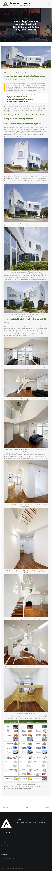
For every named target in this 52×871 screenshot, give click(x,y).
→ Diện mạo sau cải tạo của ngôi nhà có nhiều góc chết (20, 94)
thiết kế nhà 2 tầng (14, 326)
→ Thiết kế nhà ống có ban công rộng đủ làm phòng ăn (19, 98)
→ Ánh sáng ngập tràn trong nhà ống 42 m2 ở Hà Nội (19, 99)
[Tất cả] (27, 807)
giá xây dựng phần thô (20, 112)
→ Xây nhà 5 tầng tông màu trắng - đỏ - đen (16, 101)
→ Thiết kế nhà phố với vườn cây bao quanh (16, 96)
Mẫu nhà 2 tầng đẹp (9, 224)
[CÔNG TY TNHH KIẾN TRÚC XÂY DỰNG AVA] (16, 3)
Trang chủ (25, 18)
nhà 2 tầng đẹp (11, 127)
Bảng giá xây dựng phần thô (23, 784)
